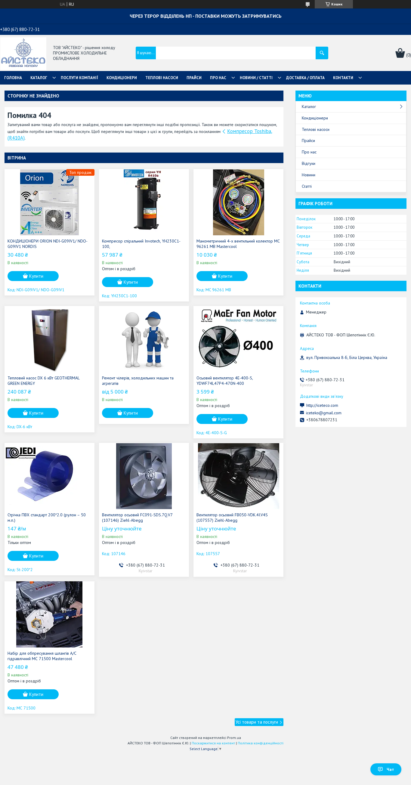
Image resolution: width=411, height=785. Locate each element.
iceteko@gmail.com (323, 413)
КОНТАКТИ (343, 77)
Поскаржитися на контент (213, 743)
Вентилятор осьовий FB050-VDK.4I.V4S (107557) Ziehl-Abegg (232, 517)
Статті (307, 186)
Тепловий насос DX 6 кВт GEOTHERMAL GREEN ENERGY (43, 380)
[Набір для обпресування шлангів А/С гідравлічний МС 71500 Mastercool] (49, 614)
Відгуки (308, 163)
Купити (36, 276)
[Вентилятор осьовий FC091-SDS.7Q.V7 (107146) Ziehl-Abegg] (144, 476)
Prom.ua (234, 737)
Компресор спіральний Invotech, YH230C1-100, (141, 243)
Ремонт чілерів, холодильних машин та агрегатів (138, 380)
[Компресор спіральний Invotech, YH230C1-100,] (144, 202)
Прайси (308, 140)
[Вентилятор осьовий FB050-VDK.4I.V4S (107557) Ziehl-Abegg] (238, 476)
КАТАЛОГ (38, 77)
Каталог (309, 106)
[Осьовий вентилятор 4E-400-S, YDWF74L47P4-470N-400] (238, 339)
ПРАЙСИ (194, 77)
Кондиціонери (315, 118)
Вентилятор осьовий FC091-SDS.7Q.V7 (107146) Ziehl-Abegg (137, 517)
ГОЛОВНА (13, 77)
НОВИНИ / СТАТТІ (256, 77)
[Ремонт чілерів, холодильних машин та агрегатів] (144, 339)
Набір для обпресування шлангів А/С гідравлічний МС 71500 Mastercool (42, 656)
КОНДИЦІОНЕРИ (122, 77)
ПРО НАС (218, 77)
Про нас (309, 152)
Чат (390, 769)
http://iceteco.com (322, 405)
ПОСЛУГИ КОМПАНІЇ (79, 77)
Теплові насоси (315, 129)
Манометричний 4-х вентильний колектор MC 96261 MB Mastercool (238, 243)
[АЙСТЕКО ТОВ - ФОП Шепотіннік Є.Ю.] (23, 53)
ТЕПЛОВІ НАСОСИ (161, 77)
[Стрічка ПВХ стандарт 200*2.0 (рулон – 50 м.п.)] (49, 476)
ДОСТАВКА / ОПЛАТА (305, 77)
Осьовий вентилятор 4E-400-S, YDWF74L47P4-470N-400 (224, 380)
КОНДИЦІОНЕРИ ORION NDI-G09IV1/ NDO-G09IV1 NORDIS (48, 243)
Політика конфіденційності (260, 743)
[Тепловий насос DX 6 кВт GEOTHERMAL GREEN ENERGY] (49, 339)
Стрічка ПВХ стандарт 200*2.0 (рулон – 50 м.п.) (47, 517)
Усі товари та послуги (257, 722)
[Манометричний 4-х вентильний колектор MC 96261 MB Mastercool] (238, 202)
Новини (308, 175)
